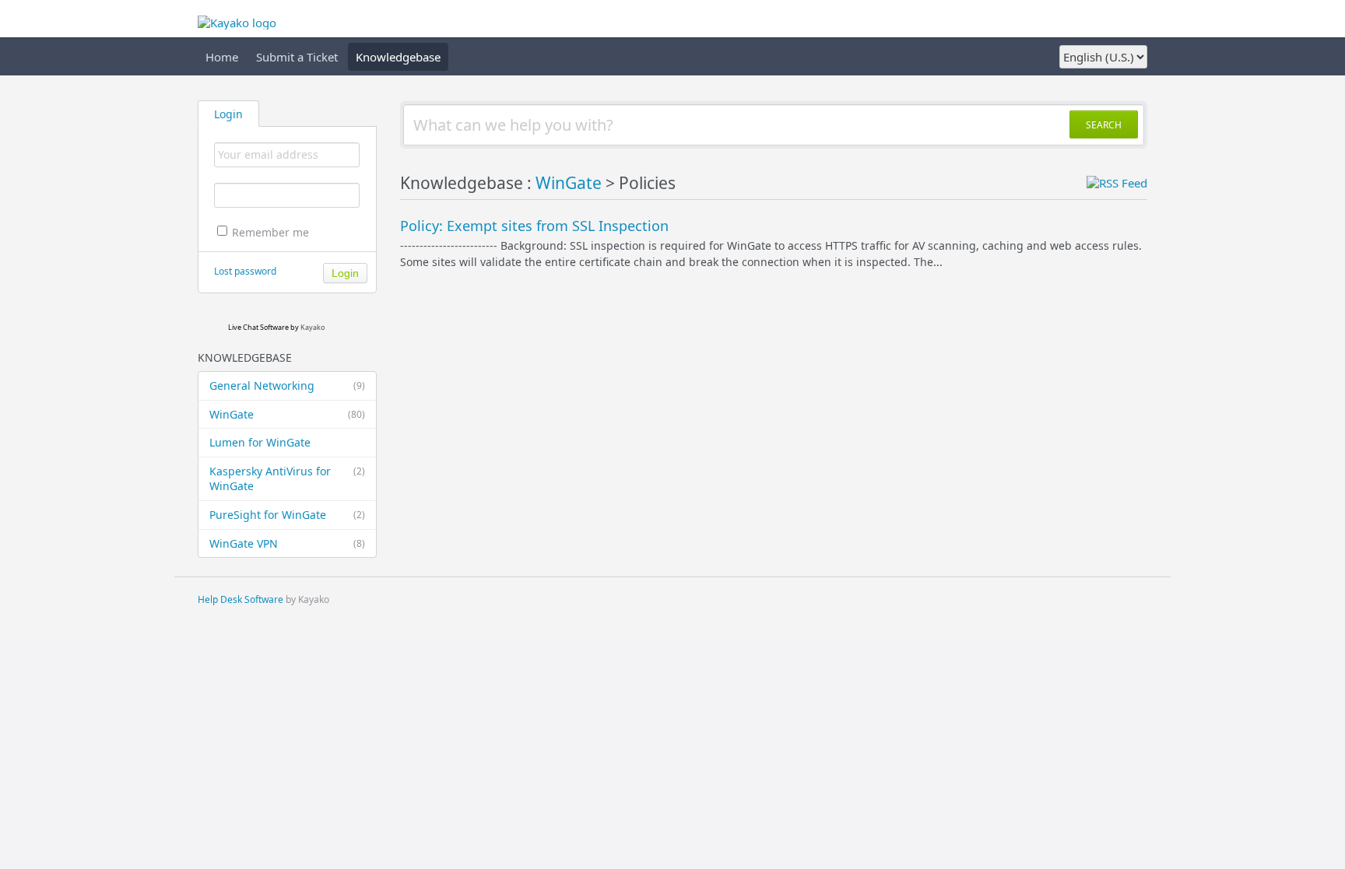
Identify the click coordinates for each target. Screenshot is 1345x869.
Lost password (245, 271)
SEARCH (1104, 124)
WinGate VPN (287, 543)
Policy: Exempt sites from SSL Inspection (534, 226)
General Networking (287, 385)
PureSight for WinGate (287, 514)
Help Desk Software (240, 599)
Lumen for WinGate (260, 442)
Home (221, 57)
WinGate (287, 414)
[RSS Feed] (1117, 183)
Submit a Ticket (297, 57)
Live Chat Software (258, 327)
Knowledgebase (398, 57)
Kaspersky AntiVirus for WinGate (287, 479)
